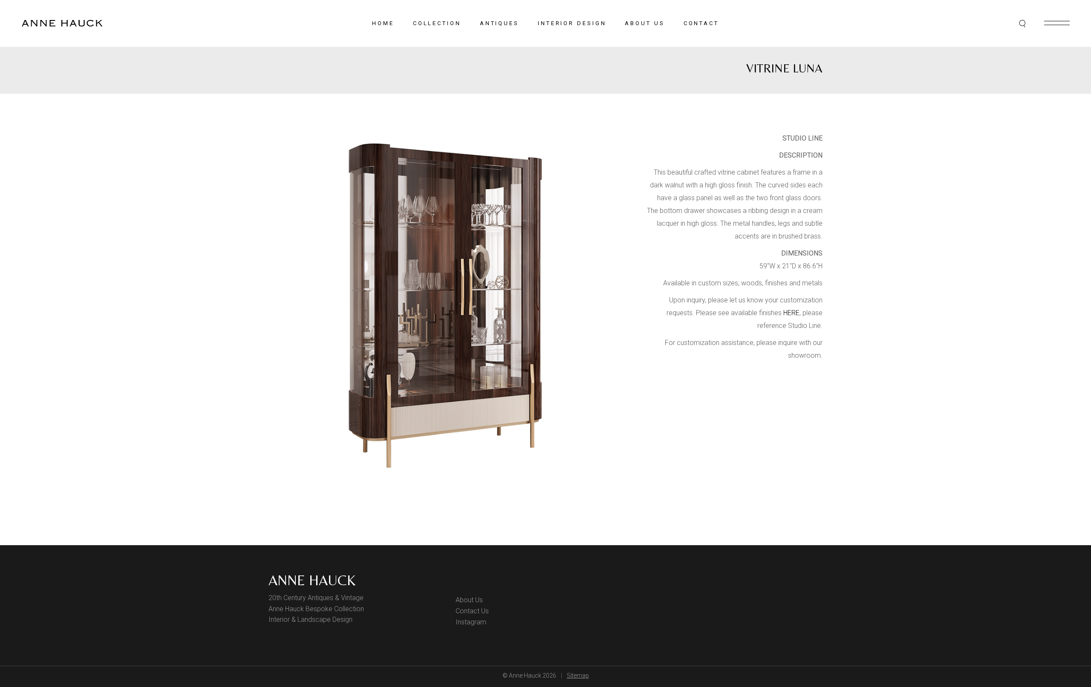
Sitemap (578, 675)
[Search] (1022, 23)
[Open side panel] (1057, 23)
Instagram (471, 622)
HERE (791, 313)
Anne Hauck (311, 580)
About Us (469, 600)
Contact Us (472, 611)
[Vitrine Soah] (446, 305)
